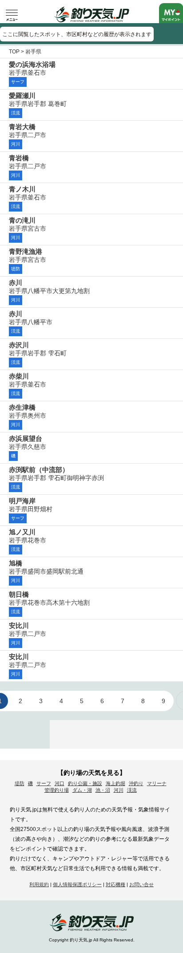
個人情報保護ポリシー (77, 884)
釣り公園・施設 (85, 783)
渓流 (132, 790)
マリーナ (157, 783)
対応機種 (115, 884)
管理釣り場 (56, 790)
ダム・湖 (82, 790)
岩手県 (33, 52)
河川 (118, 790)
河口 (59, 783)
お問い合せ (141, 884)
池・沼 (102, 790)
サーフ (43, 783)
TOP (14, 52)
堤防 (19, 783)
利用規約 (39, 884)
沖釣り (136, 783)
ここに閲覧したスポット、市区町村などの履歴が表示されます (76, 34)
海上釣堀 (115, 783)
